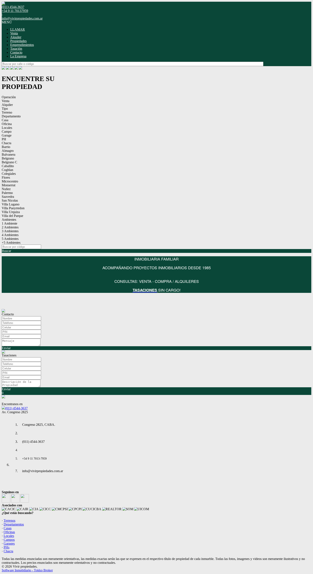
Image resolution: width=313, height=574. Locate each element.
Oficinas (9, 532)
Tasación (16, 48)
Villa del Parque (12, 216)
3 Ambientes (10, 231)
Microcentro (10, 181)
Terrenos (9, 520)
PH (4, 139)
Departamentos (14, 524)
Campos (9, 539)
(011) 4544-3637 (16, 408)
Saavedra (8, 196)
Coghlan (7, 170)
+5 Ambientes (11, 242)
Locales (7, 128)
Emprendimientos (22, 45)
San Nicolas (10, 200)
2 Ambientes (10, 227)
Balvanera (8, 154)
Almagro (8, 150)
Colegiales (9, 173)
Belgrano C (9, 162)
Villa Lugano (10, 204)
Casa (5, 120)
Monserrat (8, 185)
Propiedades (18, 41)
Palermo (7, 193)
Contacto (16, 52)
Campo (6, 131)
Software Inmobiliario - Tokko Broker (27, 570)
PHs (6, 547)
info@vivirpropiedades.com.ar (22, 18)
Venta (14, 33)
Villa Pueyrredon (13, 208)
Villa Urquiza (11, 212)
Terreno (7, 112)
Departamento (11, 116)
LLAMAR (17, 29)
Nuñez (6, 189)
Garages (9, 543)
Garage (6, 135)
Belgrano (8, 158)
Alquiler (15, 37)
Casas (7, 528)
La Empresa (18, 56)
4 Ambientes (10, 235)
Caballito (8, 166)
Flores (6, 177)
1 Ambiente (9, 223)
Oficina (7, 124)
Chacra (6, 143)
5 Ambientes (10, 239)
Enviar (6, 348)
